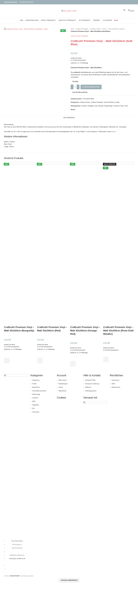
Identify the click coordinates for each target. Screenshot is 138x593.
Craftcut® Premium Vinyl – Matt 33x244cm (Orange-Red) (85, 330)
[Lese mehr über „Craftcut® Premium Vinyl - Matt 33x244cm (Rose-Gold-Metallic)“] (106, 359)
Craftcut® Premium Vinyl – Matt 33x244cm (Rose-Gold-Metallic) (118, 330)
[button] (6, 360)
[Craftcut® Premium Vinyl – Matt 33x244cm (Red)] (52, 244)
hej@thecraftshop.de (10, 2)
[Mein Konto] (115, 11)
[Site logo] (69, 11)
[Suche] (119, 11)
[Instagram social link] (132, 2)
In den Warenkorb (91, 87)
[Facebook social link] (130, 2)
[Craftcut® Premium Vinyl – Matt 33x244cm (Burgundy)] (19, 244)
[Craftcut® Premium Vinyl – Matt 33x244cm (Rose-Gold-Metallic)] (118, 244)
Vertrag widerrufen (69, 580)
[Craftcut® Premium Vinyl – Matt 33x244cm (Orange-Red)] (85, 244)
